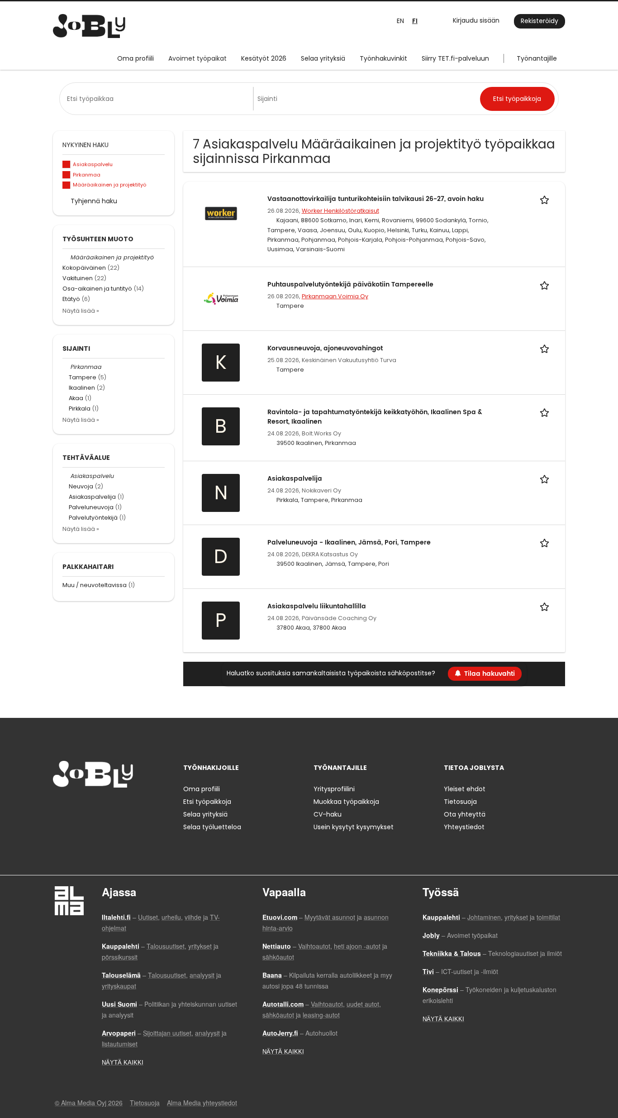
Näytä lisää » (80, 311)
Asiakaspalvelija (294, 478)
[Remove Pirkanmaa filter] (66, 367)
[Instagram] (74, 806)
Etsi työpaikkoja (207, 801)
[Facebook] (59, 806)
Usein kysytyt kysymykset (354, 826)
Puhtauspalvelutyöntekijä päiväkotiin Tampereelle (350, 284)
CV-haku (328, 814)
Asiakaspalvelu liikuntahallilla (316, 606)
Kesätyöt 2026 (263, 58)
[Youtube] (118, 806)
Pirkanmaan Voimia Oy (335, 296)
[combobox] (158, 98)
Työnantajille (537, 58)
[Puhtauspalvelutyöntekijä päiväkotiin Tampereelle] (221, 298)
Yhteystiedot (464, 826)
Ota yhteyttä (464, 814)
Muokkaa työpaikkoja (346, 801)
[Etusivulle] (89, 26)
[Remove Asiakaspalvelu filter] (66, 476)
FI (415, 21)
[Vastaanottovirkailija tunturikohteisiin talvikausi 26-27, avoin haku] (221, 212)
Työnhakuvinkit (383, 58)
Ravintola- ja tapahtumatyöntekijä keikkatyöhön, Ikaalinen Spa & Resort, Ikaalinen (374, 417)
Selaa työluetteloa (212, 826)
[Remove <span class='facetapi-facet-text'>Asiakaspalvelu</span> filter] (66, 164)
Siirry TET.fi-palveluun (455, 58)
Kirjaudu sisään (476, 20)
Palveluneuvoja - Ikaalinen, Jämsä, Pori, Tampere (349, 542)
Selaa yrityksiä (323, 58)
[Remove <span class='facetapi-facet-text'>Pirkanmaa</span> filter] (66, 175)
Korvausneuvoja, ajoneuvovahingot (325, 348)
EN (400, 20)
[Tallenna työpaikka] (546, 198)
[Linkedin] (89, 806)
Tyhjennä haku (94, 200)
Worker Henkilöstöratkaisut (340, 211)
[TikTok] (104, 806)
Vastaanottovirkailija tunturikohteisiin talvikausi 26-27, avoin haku (375, 199)
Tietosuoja (460, 801)
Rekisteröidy (539, 20)
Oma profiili (135, 58)
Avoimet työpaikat (197, 58)
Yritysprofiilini (334, 788)
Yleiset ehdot (464, 788)
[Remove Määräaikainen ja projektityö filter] (66, 257)
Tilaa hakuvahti (489, 674)
